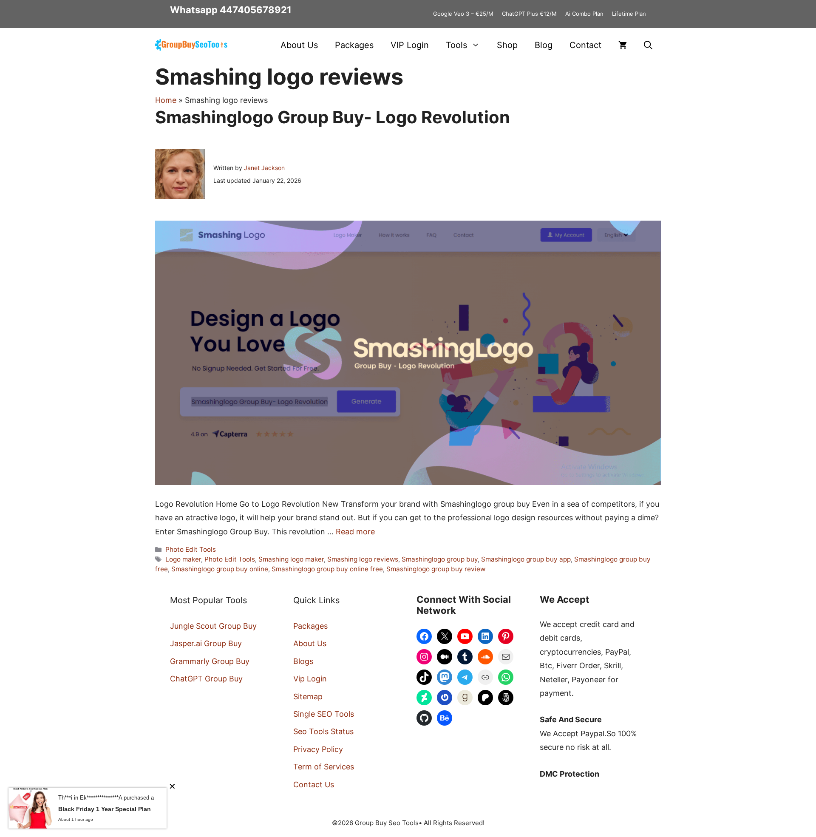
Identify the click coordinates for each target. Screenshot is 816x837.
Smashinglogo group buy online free (327, 569)
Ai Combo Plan (584, 13)
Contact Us (313, 784)
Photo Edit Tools (190, 549)
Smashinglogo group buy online (219, 569)
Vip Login (310, 678)
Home (165, 100)
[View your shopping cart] (622, 45)
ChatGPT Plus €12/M (529, 13)
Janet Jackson (264, 167)
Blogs (303, 661)
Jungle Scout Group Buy (213, 625)
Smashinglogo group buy (440, 559)
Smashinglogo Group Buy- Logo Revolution (332, 117)
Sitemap (308, 696)
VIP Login (410, 45)
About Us (299, 45)
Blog (543, 45)
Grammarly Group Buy (209, 661)
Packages (354, 45)
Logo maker (183, 559)
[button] (648, 45)
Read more (355, 531)
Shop (507, 45)
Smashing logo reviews (362, 559)
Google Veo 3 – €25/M (463, 13)
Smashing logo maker (291, 559)
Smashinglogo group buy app (526, 559)
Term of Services (323, 766)
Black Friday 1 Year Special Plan (104, 809)
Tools (456, 45)
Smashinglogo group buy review (435, 569)
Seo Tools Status (323, 731)
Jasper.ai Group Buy (206, 643)
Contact (585, 45)
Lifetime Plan (629, 13)
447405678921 (256, 9)
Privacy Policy (318, 749)
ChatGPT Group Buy (206, 678)
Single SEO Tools (323, 713)
